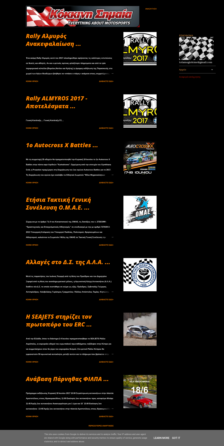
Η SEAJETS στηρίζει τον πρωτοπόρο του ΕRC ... (59, 320)
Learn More (161, 438)
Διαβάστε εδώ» (106, 81)
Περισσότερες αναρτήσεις (101, 426)
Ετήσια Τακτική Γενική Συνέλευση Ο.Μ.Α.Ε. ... (58, 203)
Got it (176, 438)
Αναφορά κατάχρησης (190, 76)
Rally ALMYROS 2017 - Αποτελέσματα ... (56, 102)
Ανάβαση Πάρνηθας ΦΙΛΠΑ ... (67, 379)
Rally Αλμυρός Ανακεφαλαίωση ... (53, 40)
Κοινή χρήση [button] (32, 81)
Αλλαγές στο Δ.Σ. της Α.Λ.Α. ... (68, 262)
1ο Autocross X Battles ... (62, 145)
